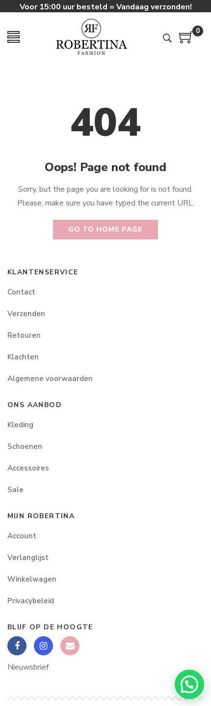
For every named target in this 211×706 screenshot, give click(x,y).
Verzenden (26, 314)
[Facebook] (16, 645)
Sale (15, 490)
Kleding (20, 425)
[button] (189, 684)
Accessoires (28, 468)
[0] (186, 40)
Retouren (24, 335)
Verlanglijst (28, 557)
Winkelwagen (31, 579)
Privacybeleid (30, 601)
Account (21, 536)
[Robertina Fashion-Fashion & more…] (91, 36)
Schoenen (24, 446)
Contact (21, 292)
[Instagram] (43, 645)
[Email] (69, 645)
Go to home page (105, 229)
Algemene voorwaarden (50, 378)
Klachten (23, 357)
